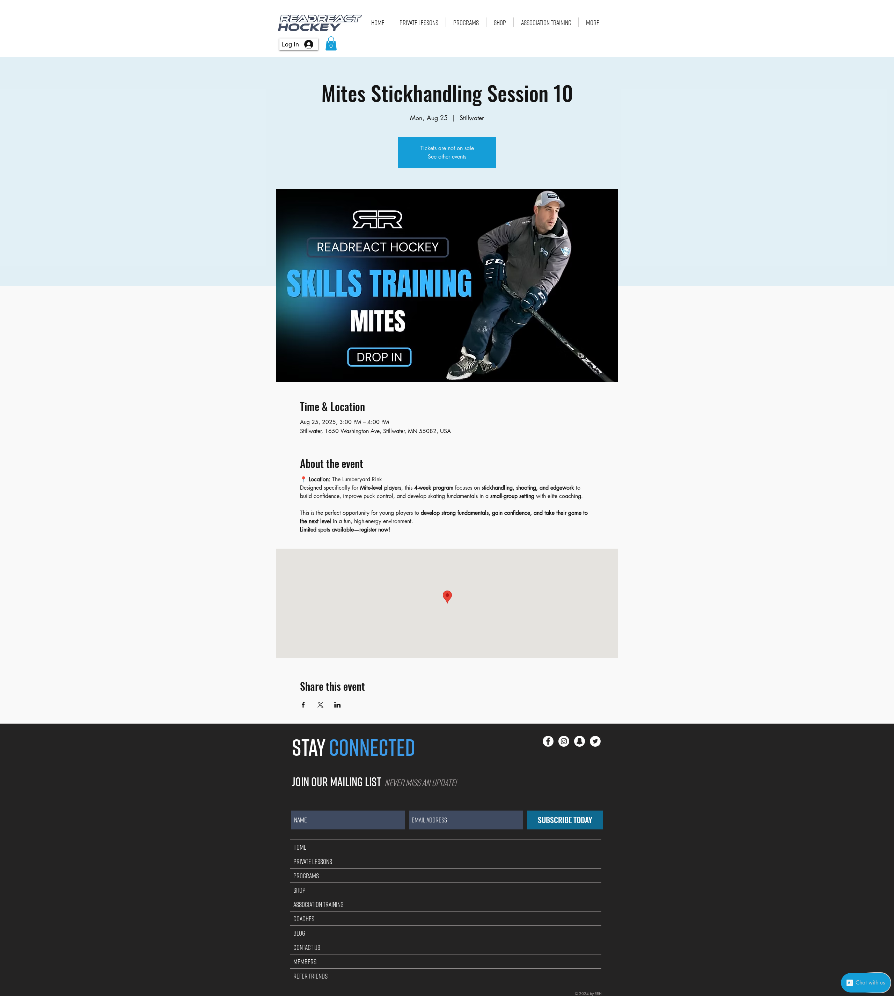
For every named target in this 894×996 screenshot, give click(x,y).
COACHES (303, 918)
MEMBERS (304, 961)
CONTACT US (306, 947)
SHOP (299, 890)
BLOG (299, 933)
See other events (447, 156)
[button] (331, 43)
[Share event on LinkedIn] (337, 705)
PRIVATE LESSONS (312, 861)
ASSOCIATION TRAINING (318, 904)
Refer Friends (310, 976)
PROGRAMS (306, 875)
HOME (300, 847)
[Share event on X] (320, 705)
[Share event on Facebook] (303, 705)
